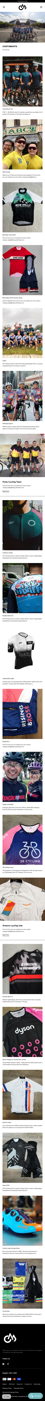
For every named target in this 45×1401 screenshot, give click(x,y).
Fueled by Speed (8, 553)
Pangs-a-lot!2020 (8, 804)
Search (5, 1384)
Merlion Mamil (7, 1122)
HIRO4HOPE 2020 (8, 678)
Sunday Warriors (8, 996)
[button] (4, 7)
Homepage (6, 14)
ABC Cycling (6, 172)
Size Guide (37, 1384)
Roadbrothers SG (8, 615)
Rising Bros (6, 741)
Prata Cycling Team (12, 482)
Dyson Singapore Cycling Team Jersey (14, 1059)
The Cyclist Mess (12, 1396)
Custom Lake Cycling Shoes (11, 1248)
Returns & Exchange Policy (11, 1392)
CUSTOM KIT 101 (8, 109)
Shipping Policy (18, 1388)
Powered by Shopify (24, 1396)
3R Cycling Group (8, 867)
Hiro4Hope (6, 1311)
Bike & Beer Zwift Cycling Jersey (12, 298)
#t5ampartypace (8, 423)
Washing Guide (7, 1388)
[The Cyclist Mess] (22, 7)
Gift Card (12, 1384)
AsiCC (4, 360)
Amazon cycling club (12, 925)
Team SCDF (6, 1185)
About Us (19, 1384)
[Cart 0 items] (41, 7)
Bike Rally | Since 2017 (9, 235)
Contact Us (28, 1384)
